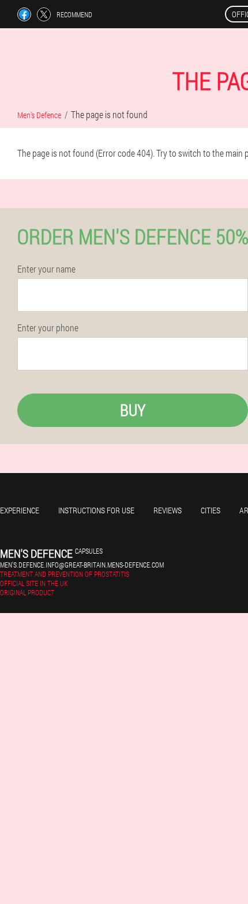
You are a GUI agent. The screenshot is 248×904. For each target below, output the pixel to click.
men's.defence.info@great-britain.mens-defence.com (82, 564)
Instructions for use (96, 510)
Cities (210, 510)
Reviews (167, 510)
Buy (132, 410)
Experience (19, 510)
